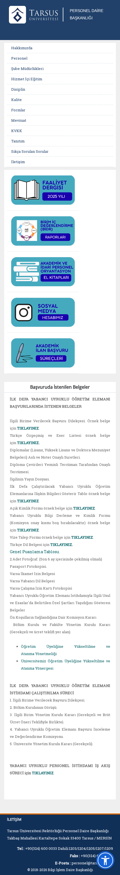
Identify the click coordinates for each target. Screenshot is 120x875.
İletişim (18, 161)
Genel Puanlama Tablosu (34, 551)
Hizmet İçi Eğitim (26, 78)
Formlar (18, 109)
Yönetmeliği (46, 653)
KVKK (16, 130)
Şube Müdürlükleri (27, 68)
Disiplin (18, 89)
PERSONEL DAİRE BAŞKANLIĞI (86, 14)
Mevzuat (18, 120)
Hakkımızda (21, 47)
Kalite (16, 99)
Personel (19, 58)
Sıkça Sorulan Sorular (30, 151)
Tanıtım (18, 141)
